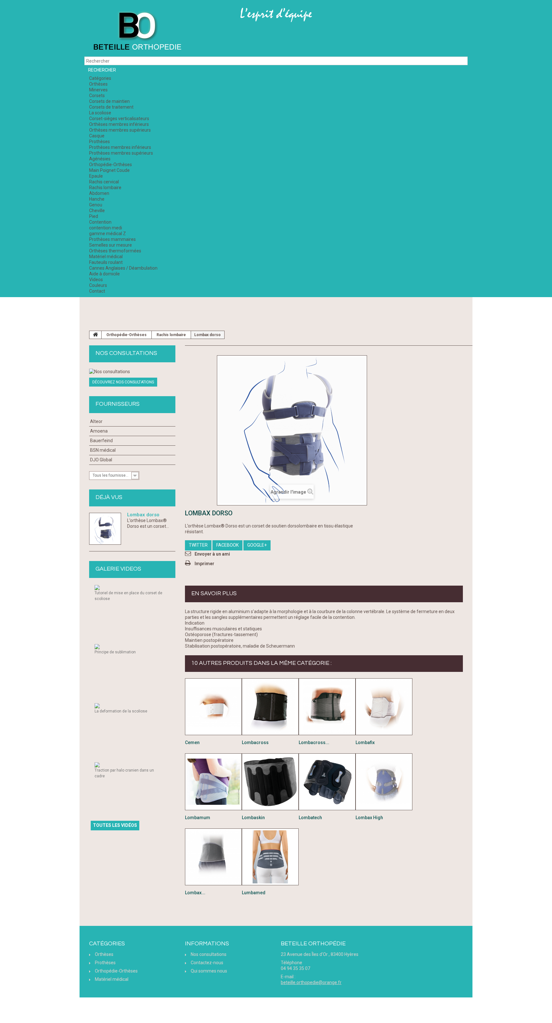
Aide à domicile (104, 273)
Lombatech (310, 817)
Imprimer (204, 563)
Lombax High (369, 817)
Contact (97, 291)
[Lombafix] (384, 706)
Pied (93, 216)
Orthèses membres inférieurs (119, 124)
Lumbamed (253, 892)
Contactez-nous (207, 962)
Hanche (96, 199)
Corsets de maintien (109, 101)
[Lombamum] (213, 781)
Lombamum (197, 817)
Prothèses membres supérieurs (121, 153)
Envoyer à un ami (212, 554)
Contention (100, 222)
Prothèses (99, 141)
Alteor (96, 421)
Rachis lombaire (105, 187)
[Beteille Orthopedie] (137, 31)
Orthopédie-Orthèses (110, 164)
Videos (96, 279)
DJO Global (101, 459)
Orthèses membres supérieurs (120, 130)
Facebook (227, 545)
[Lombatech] (327, 781)
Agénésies (100, 158)
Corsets (97, 95)
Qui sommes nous (209, 970)
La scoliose (100, 112)
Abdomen (99, 193)
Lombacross (255, 742)
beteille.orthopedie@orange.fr (311, 982)
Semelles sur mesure (110, 245)
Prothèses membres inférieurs (120, 147)
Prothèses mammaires (112, 239)
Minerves (98, 89)
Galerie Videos (118, 569)
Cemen (192, 742)
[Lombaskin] (270, 781)
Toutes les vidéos (115, 825)
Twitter (198, 545)
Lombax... (195, 892)
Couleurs (98, 285)
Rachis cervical (104, 181)
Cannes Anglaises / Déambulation (123, 268)
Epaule (96, 176)
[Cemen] (213, 706)
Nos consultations (126, 353)
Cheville (97, 210)
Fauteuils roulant (106, 262)
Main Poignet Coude (109, 170)
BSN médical (103, 450)
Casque (96, 135)
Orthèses (98, 84)
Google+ (257, 545)
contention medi (105, 227)
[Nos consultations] (132, 371)
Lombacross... (314, 742)
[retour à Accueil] (95, 335)
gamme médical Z (107, 233)
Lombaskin (253, 817)
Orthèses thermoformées (115, 250)
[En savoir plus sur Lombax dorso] (105, 529)
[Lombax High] (384, 781)
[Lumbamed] (270, 856)
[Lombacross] (270, 706)
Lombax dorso (143, 515)
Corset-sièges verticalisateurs (119, 118)
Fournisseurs (118, 404)
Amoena (99, 431)
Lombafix (365, 742)
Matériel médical (106, 256)
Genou (95, 204)
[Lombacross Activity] (327, 706)
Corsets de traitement (111, 107)
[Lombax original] (213, 856)
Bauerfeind (101, 440)
